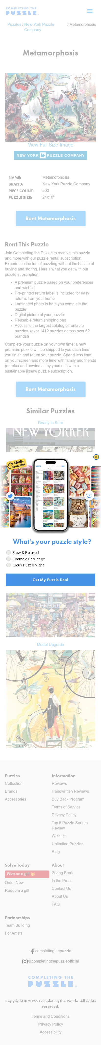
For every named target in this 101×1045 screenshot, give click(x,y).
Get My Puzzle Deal (50, 579)
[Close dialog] (96, 457)
